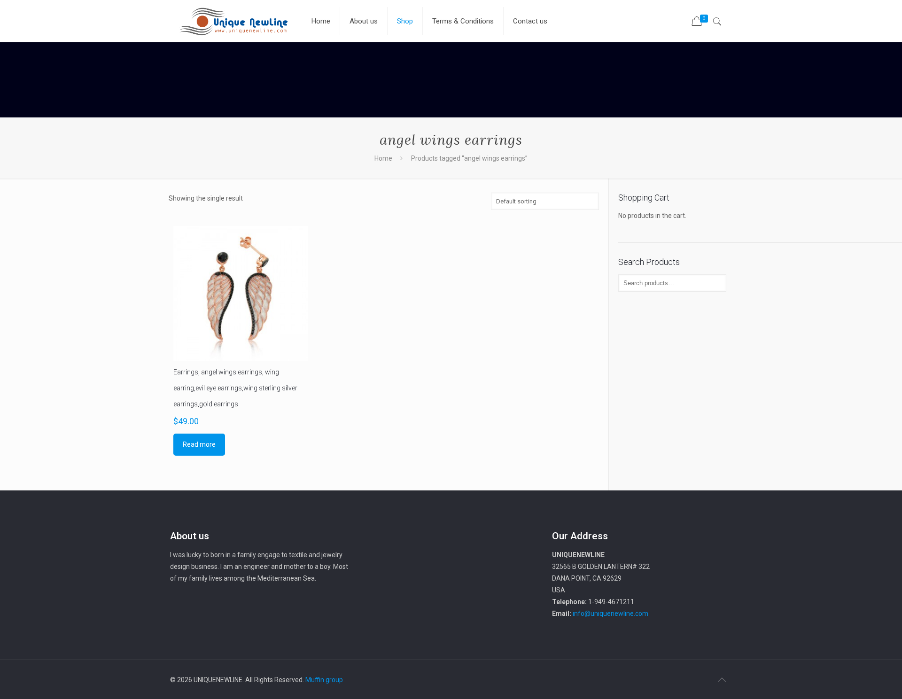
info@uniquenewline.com (610, 613)
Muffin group (324, 679)
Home (383, 158)
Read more (199, 444)
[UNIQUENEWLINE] (233, 21)
